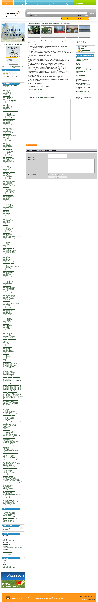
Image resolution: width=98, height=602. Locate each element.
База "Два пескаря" (7, 149)
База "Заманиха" (7, 168)
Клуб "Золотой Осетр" (8, 431)
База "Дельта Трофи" (8, 152)
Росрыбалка (6, 448)
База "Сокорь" (6, 315)
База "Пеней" (6, 260)
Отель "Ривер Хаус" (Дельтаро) (10, 441)
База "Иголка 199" (7, 189)
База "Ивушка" (6, 188)
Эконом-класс (80, 82)
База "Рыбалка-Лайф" (8, 292)
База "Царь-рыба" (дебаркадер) (10, 352)
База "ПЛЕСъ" (6, 265)
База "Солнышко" (7, 317)
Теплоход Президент (8, 476)
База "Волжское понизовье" (9, 135)
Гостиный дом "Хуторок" (8, 401)
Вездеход (5, 537)
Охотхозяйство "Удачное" (9, 442)
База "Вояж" (5, 139)
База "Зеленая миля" (8, 176)
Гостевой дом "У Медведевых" (10, 372)
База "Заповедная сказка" (9, 172)
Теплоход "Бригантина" (8, 465)
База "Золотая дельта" (8, 182)
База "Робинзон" (7, 286)
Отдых (4, 564)
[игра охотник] (13, 587)
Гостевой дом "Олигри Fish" (9, 367)
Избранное (79, 15)
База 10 (4, 359)
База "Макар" (6, 223)
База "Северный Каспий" (9, 309)
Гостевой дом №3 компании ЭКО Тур (12, 387)
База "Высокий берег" (8, 140)
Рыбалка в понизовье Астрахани (10, 450)
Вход (94, 600)
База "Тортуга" (6, 326)
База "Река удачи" (7, 284)
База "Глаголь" (6, 143)
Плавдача (5, 444)
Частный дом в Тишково (8, 500)
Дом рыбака (5, 410)
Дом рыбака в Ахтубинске (9, 415)
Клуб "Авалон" (6, 427)
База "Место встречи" (8, 228)
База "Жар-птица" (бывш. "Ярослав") (12, 163)
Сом (77, 71)
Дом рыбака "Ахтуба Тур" (9, 411)
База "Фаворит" (6, 343)
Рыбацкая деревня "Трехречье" (10, 453)
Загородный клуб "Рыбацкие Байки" (11, 423)
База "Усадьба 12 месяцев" (9, 336)
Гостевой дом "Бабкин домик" (10, 363)
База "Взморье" (6, 122)
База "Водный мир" (7, 124)
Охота (4, 560)
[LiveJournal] (86, 42)
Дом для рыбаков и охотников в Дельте (12, 406)
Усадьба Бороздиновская (9, 491)
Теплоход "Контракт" (8, 470)
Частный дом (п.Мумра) (8, 497)
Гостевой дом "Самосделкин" (10, 370)
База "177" (5, 86)
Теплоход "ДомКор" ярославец (10, 468)
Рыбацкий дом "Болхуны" (9, 454)
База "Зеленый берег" (8, 178)
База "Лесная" (6, 218)
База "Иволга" (6, 187)
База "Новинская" (7, 242)
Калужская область (7, 520)
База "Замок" (6, 169)
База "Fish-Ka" (6, 91)
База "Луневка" (6, 221)
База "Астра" (6, 99)
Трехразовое (79, 84)
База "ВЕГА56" (6, 116)
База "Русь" (5, 290)
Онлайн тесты (53, 598)
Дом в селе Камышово (8, 405)
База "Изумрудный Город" (9, 190)
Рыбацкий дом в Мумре (8, 455)
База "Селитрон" (7, 311)
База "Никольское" (7, 241)
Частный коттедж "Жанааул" (9, 503)
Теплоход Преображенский (9, 477)
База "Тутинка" (6, 327)
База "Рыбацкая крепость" (9, 296)
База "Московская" (7, 231)
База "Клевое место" (8, 206)
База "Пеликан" (6, 259)
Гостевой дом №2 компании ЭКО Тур (12, 386)
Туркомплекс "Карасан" (8, 484)
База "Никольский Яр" (8, 239)
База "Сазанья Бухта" (8, 307)
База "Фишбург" (6, 344)
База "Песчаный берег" (8, 261)
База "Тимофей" (7, 321)
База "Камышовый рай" (8, 196)
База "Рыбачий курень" (8, 298)
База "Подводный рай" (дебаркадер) (11, 266)
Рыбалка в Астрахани (8, 449)
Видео (68, 4)
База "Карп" (5, 203)
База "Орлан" (6, 246)
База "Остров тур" (7, 253)
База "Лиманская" (7, 219)
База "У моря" (6, 332)
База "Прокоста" (7, 273)
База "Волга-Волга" (7, 127)
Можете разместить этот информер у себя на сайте (13, 67)
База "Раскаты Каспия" (8, 281)
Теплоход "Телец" (7, 473)
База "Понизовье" (7, 267)
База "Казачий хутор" (8, 195)
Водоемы (43, 4)
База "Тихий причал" (8, 325)
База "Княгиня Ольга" (8, 208)
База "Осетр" (6, 249)
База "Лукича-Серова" (8, 220)
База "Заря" (5, 174)
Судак (80, 71)
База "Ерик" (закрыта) (8, 162)
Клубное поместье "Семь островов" (11, 435)
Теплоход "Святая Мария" (9, 472)
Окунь (87, 70)
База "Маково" (6, 226)
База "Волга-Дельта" (7, 128)
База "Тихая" (6, 324)
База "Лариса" (6, 215)
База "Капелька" (6, 197)
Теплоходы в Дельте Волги (9, 478)
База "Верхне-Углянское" (9, 119)
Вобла (78, 68)
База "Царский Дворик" (8, 351)
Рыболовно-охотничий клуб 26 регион (12, 459)
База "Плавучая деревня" (9, 264)
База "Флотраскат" (7, 347)
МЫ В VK (18, 44)
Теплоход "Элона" (7, 474)
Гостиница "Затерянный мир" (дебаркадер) (13, 396)
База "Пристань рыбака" (8, 271)
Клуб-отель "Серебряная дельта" (11, 434)
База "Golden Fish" (7, 92)
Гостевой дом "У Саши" (8, 373)
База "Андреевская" (7, 98)
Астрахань (38, 15)
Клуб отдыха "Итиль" (8, 433)
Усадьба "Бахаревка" (8, 488)
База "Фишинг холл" (7, 345)
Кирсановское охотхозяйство (10, 425)
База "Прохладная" (7, 276)
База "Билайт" (6, 109)
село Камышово (80, 60)
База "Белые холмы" (8, 107)
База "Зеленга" (6, 177)
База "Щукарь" (6, 355)
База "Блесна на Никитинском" (10, 111)
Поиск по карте (19, 4)
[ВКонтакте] (77, 42)
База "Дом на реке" (7, 155)
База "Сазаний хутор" (8, 306)
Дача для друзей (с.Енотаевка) (10, 402)
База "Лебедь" (6, 216)
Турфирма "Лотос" (7, 486)
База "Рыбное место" (8, 302)
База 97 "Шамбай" (7, 362)
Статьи (55, 4)
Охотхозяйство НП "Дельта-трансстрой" (12, 443)
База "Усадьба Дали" (8, 337)
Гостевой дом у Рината (8, 383)
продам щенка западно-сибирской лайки (12, 547)
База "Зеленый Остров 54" (9, 181)
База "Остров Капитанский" (9, 250)
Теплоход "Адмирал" (8, 464)
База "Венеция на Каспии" (9, 117)
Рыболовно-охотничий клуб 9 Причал (12, 461)
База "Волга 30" (6, 125)
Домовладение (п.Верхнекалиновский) (12, 421)
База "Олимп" (6, 244)
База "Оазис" (6, 243)
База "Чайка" (6, 354)
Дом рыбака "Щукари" (8, 412)
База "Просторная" (7, 274)
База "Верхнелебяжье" (8, 120)
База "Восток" (6, 137)
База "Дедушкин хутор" (8, 151)
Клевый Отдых (6, 426)
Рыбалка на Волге (7, 566)
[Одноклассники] (81, 42)
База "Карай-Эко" (7, 200)
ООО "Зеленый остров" (8, 440)
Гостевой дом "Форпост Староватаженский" (8, 375)
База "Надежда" (6, 235)
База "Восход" (6, 138)
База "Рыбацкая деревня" (9, 295)
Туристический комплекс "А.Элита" (11, 480)
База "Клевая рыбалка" (8, 205)
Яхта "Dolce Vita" (7, 504)
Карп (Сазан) (83, 68)
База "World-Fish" (7, 93)
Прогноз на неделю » (13, 64)
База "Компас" (6, 211)
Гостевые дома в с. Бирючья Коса (11, 395)
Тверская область (7, 515)
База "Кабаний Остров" (8, 192)
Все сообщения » (7, 554)
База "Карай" (6, 199)
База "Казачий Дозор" (8, 193)
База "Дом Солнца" (7, 157)
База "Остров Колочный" (9, 251)
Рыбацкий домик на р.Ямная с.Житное (12, 457)
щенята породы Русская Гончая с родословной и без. (11, 551)
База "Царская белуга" (8, 350)
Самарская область (7, 521)
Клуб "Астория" (6, 430)
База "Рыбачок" (6, 301)
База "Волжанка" (7, 131)
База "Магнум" (6, 222)
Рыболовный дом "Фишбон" (9, 462)
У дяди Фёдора (6, 487)
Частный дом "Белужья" (8, 496)
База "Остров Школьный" (9, 254)
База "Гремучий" (7, 144)
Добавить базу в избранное (85, 50)
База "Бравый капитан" (8, 113)
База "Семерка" (6, 312)
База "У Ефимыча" (7, 328)
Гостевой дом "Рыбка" (8, 368)
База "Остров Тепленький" (9, 252)
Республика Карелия (8, 513)
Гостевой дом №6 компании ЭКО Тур (12, 389)
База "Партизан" (7, 257)
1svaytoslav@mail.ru (38, 89)
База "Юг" (5, 357)
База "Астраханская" (8, 101)
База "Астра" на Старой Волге (10, 100)
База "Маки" (5, 225)
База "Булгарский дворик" (9, 115)
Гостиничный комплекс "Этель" (10, 400)
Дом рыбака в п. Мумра (8, 417)
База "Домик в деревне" (8, 158)
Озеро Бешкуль (6, 439)
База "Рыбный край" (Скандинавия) (11, 303)
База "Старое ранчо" (8, 319)
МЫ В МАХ (8, 44)
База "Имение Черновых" (9, 191)
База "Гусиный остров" (8, 145)
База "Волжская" (7, 134)
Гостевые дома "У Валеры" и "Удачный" (12, 394)
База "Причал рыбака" (8, 272)
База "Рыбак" (6, 291)
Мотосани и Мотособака (8, 540)
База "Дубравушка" (7, 160)
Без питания (87, 84)
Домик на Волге (6, 420)
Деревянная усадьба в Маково (10, 403)
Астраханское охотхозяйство (10, 85)
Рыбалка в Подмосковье (9, 567)
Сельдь (92, 70)
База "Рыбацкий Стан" (8, 297)
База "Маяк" (5, 227)
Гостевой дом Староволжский (10, 382)
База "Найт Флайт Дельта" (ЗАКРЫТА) (12, 236)
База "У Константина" (8, 329)
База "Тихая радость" (8, 322)
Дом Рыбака (6, 409)
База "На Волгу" (6, 233)
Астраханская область (8, 511)
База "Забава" (6, 165)
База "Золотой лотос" (8, 183)
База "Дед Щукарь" (7, 150)
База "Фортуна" (6, 349)
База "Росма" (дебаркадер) (9, 288)
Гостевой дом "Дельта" (8, 364)
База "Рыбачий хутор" (8, 299)
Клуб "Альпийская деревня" (9, 428)
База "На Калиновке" (8, 234)
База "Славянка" (7, 314)
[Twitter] (79, 42)
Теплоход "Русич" (7, 471)
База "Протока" (6, 275)
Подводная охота (7, 561)
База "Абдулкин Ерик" (8, 94)
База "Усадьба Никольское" (9, 339)
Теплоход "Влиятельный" (9, 466)
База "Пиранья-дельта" (8, 263)
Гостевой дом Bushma (8, 379)
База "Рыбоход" (6, 304)
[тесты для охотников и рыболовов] (13, 579)
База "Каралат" (6, 201)
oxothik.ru (84, 599)
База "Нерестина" (7, 237)
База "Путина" (6, 277)
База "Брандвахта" (7, 114)
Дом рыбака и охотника (8, 418)
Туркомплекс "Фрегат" (8, 485)
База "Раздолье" (7, 279)
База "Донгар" (6, 159)
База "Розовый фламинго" (9, 287)
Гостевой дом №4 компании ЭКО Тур (12, 388)
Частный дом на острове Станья (10, 501)
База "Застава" (6, 175)
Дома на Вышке (6, 419)
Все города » (6, 529)
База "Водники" (6, 123)
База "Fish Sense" (7, 89)
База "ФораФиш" (7, 348)
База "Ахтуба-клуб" (7, 104)
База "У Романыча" (7, 333)
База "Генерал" (6, 142)
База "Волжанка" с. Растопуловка (11, 132)
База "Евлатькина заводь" (9, 161)
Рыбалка (5, 562)
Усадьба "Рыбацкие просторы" (10, 489)
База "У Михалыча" (7, 330)
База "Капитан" (6, 198)
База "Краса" (6, 212)
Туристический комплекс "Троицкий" (11, 482)
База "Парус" (6, 258)
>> (90, 31)
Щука (83, 71)
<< (26, 31)
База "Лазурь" (6, 214)
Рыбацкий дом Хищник (8, 456)
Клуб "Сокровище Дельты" (9, 432)
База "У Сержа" (6, 334)
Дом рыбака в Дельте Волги (9, 416)
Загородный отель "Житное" (9, 424)
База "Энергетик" (7, 356)
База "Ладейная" (7, 213)
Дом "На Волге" (6, 404)
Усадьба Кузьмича (7, 493)
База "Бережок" (6, 108)
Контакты (60, 598)
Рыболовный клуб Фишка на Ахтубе (11, 463)
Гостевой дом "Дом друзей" (9, 365)
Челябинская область (8, 516)
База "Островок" (7, 256)
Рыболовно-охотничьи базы (34, 23)
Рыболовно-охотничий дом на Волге (11, 458)
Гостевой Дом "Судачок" (8, 371)
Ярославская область (8, 519)
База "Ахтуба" (6, 102)
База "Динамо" (6, 154)
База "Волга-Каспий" (8, 129)
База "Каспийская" (7, 204)
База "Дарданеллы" (7, 147)
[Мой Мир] (83, 42)
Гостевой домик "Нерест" (9, 390)
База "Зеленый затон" (8, 180)
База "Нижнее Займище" (9, 238)
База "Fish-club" (6, 90)
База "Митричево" (7, 229)
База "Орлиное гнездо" (8, 248)
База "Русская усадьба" (8, 289)
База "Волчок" (6, 136)
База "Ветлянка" (6, 121)
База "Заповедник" (7, 173)
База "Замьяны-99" (7, 170)
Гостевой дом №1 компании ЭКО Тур (12, 385)
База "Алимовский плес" (8, 97)
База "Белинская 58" (8, 106)
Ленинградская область (8, 518)
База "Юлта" (6, 358)
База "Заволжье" (7, 166)
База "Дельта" (6, 153)
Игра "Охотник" (44, 598)
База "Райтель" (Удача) (8, 280)
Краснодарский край (7, 514)
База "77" (5, 87)
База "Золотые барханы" (9, 185)
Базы (7, 4)
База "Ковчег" (6, 210)
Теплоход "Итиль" (7, 469)
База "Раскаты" (6, 282)
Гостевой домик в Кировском (10, 392)
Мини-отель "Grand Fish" (9, 438)
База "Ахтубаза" (6, 105)
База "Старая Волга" (8, 318)
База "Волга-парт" (7, 130)
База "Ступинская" (7, 320)
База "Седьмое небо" (8, 310)
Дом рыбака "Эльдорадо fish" (10, 413)
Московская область (8, 512)
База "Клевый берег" (8, 207)
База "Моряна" (6, 230)
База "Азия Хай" (6, 96)
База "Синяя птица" (7, 313)
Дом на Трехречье (7, 408)
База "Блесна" (6, 112)
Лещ (85, 70)
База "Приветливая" (7, 269)
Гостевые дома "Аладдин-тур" (10, 393)
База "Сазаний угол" (7, 305)
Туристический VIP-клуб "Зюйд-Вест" (12, 479)
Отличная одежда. (7, 544)
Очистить (86, 15)
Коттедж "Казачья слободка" (9, 436)
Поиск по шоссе (31, 4)
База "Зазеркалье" (7, 167)
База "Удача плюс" (7, 335)
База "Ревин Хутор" (7, 283)
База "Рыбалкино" (7, 294)
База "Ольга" (6, 245)
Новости (25, 597)
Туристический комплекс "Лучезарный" (12, 481)
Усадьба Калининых (7, 492)
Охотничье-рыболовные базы (37, 597)
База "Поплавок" (7, 268)
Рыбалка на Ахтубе (7, 451)
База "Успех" (6, 342)
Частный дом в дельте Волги (9, 499)
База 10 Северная (7, 360)
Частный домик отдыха (8, 502)
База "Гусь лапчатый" (8, 146)
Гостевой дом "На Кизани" (9, 366)
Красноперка (79, 70)
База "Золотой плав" (8, 184)
